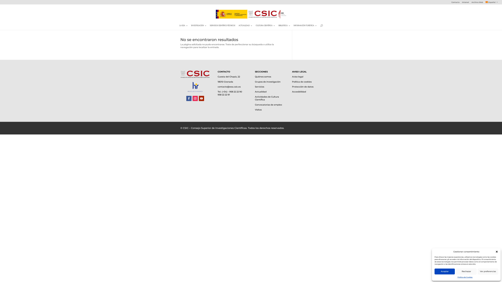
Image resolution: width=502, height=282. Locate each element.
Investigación (197, 26)
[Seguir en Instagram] (195, 98)
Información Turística (304, 26)
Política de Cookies (465, 277)
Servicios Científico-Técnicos (222, 26)
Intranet (465, 2)
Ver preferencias (488, 271)
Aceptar (445, 271)
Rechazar (466, 271)
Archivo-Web (477, 2)
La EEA (182, 26)
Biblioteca (283, 26)
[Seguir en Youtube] (201, 98)
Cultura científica (264, 26)
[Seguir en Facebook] (189, 98)
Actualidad (244, 26)
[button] (496, 251)
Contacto (455, 2)
